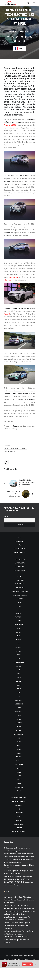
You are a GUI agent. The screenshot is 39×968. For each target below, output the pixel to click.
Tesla (19, 779)
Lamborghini (19, 704)
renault (7, 445)
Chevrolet (18, 647)
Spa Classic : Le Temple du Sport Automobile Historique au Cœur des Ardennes (16, 939)
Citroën (18, 651)
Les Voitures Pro (20, 563)
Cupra (19, 655)
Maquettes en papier (18, 801)
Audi (18, 628)
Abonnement (20, 541)
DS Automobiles (19, 662)
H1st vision (8, 280)
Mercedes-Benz (18, 734)
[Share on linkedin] (26, 37)
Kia (19, 696)
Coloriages (18, 805)
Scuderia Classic (20, 570)
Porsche (18, 757)
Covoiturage (19, 813)
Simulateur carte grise (18, 797)
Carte (19, 537)
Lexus (19, 715)
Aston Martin (19, 624)
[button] (34, 3)
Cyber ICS (20, 599)
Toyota (18, 783)
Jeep (18, 692)
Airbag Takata (19, 824)
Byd (19, 643)
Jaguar (19, 689)
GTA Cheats (20, 580)
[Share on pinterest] (22, 37)
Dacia (18, 658)
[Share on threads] (17, 37)
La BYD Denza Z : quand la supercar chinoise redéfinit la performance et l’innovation (17, 925)
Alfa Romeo (18, 617)
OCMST (20, 603)
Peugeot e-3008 (10, 125)
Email (6, 516)
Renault (18, 761)
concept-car (13, 277)
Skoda (19, 772)
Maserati (19, 723)
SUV (19, 131)
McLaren (18, 730)
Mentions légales (19, 552)
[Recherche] (27, 3)
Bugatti (18, 640)
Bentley (18, 632)
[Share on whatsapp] (31, 37)
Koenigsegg (18, 700)
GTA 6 (20, 576)
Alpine (19, 621)
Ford (18, 674)
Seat (18, 768)
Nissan (19, 742)
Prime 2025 (19, 820)
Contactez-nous (20, 549)
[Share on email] (24, 41)
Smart (19, 776)
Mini (19, 738)
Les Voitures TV (20, 559)
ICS (20, 606)
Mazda (19, 726)
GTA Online (20, 584)
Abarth (18, 613)
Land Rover (18, 711)
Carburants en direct (19, 832)
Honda (19, 677)
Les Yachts (20, 567)
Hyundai (18, 681)
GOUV (18, 816)
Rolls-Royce (19, 764)
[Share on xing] (19, 41)
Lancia (19, 708)
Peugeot (7, 314)
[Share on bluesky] (15, 41)
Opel (18, 745)
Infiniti (19, 685)
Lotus (19, 719)
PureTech (19, 828)
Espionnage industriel (20, 595)
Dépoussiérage (20, 587)
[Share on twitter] (12, 37)
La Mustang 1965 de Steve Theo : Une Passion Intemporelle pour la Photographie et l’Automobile (19, 900)
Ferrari (18, 666)
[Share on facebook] (8, 37)
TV (7, 891)
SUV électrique (10, 451)
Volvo (19, 791)
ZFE (19, 809)
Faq (20, 545)
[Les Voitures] (10, 3)
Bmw (18, 636)
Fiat (19, 670)
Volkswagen (19, 787)
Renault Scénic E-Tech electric (15, 448)
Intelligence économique (20, 591)
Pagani (19, 749)
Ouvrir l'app (27, 964)
